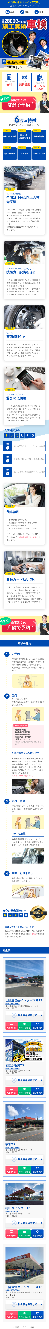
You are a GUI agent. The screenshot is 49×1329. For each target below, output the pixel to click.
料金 (41, 12)
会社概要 (16, 1327)
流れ (27, 12)
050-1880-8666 (12, 1147)
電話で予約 (37, 1028)
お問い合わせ (24, 1028)
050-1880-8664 (12, 1003)
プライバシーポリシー (29, 1327)
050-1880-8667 (12, 1211)
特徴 (12, 12)
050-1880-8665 (12, 1068)
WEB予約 (11, 1028)
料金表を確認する (28, 1015)
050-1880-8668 (12, 1290)
